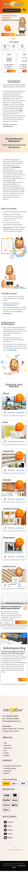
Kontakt (6, 753)
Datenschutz (8, 748)
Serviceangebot (16, 167)
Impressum (7, 745)
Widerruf (6, 773)
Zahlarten (7, 755)
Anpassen (7, 622)
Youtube (9, 834)
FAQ (5, 750)
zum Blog (22, 679)
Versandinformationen (9, 305)
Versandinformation (10, 768)
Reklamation (8, 771)
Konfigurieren (6, 227)
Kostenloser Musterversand (12, 766)
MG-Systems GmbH (19, 866)
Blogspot (10, 837)
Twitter (9, 826)
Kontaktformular (12, 350)
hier (14, 180)
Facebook (10, 822)
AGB (5, 743)
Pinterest (10, 830)
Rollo (21, 110)
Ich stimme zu (21, 622)
